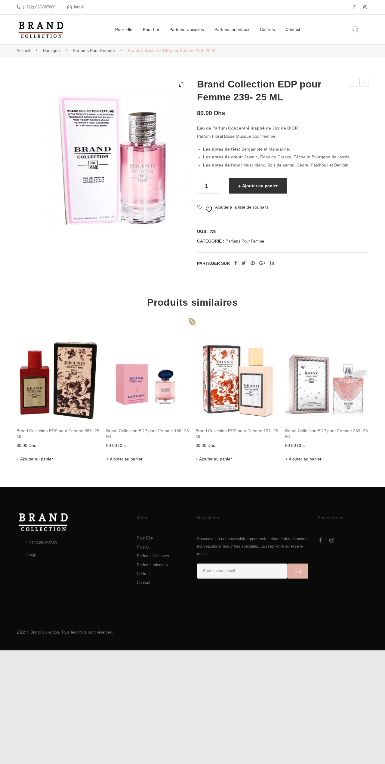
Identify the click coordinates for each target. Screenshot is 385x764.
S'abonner (297, 571)
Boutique (51, 50)
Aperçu (87, 409)
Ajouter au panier (260, 185)
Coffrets (144, 573)
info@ (79, 7)
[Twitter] (244, 263)
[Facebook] (354, 7)
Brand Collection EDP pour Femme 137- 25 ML (237, 433)
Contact (143, 582)
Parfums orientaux (153, 565)
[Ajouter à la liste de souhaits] (87, 351)
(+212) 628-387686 (39, 7)
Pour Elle (145, 538)
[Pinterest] (253, 263)
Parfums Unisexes (153, 556)
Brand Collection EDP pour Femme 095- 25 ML (58, 433)
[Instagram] (365, 7)
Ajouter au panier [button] (36, 459)
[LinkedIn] (272, 263)
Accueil (23, 50)
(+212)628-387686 (41, 543)
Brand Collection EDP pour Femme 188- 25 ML (147, 433)
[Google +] (262, 263)
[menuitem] (123, 29)
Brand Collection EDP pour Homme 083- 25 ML (364, 83)
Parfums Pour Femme (94, 50)
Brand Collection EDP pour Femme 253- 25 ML (354, 83)
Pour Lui (144, 547)
